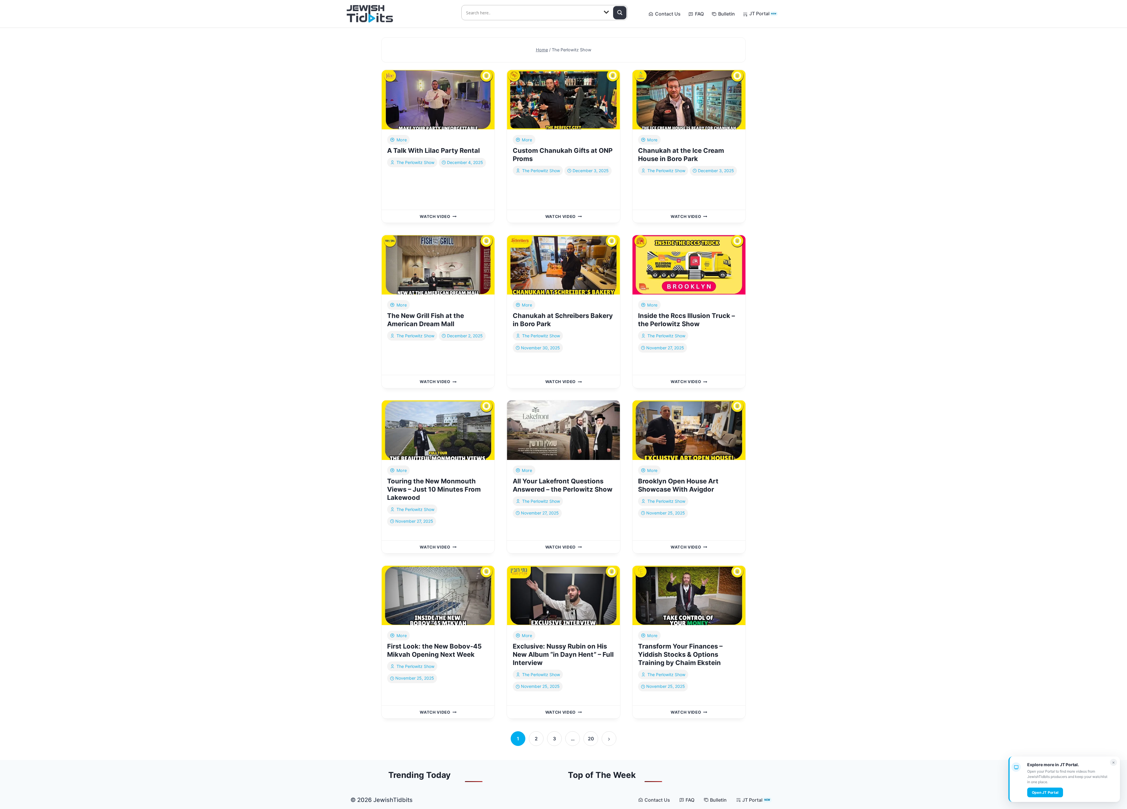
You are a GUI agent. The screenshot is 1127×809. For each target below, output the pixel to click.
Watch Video (438, 216)
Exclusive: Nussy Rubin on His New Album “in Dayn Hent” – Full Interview (563, 654)
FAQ (699, 14)
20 (591, 739)
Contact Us (668, 14)
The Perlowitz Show (415, 162)
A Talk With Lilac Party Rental (433, 150)
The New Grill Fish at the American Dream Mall (425, 320)
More (402, 139)
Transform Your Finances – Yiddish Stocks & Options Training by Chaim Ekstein (680, 654)
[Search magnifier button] (620, 12)
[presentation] (438, 99)
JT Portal (762, 13)
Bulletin (726, 14)
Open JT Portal (1045, 792)
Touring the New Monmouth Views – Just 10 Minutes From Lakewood (434, 489)
